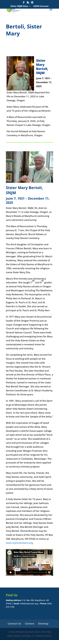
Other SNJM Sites (19, 6)
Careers (29, 623)
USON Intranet (41, 6)
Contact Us (14, 623)
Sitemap (43, 623)
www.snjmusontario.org (19, 542)
